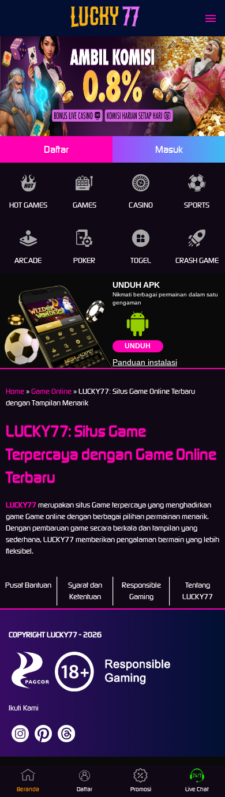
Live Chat (197, 789)
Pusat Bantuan (28, 585)
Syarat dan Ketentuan (85, 590)
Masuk (169, 149)
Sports (196, 205)
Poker (84, 260)
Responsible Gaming (141, 590)
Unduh (138, 346)
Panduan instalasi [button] (144, 362)
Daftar (56, 149)
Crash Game (197, 260)
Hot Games (28, 205)
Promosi (140, 789)
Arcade (28, 260)
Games (84, 205)
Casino (141, 205)
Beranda (28, 789)
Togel (140, 260)
